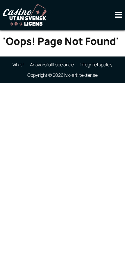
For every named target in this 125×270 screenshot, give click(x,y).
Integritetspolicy (96, 64)
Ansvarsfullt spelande (52, 64)
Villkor (18, 64)
